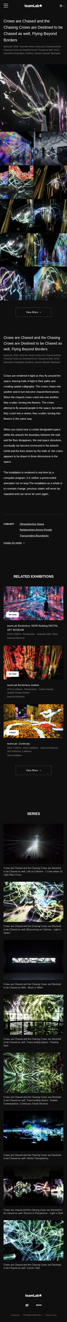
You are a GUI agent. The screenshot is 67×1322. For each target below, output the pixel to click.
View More (32, 312)
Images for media (13, 542)
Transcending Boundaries (34, 535)
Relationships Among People (36, 529)
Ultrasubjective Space (32, 523)
